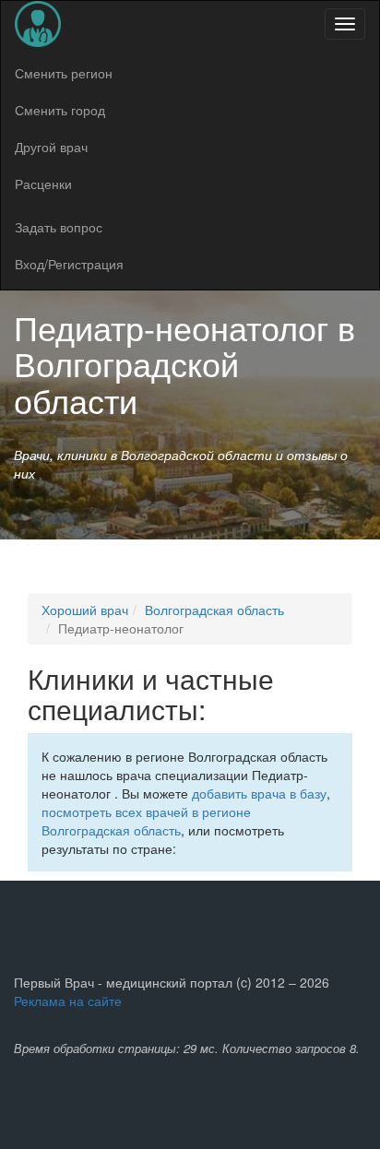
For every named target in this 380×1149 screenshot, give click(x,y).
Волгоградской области (126, 381)
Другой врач (51, 146)
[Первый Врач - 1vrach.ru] (38, 24)
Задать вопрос (58, 227)
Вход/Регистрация (69, 264)
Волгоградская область (214, 609)
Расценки (43, 183)
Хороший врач (85, 609)
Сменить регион (64, 73)
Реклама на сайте (68, 1000)
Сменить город (60, 110)
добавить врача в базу (259, 793)
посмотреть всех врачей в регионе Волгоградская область (146, 820)
